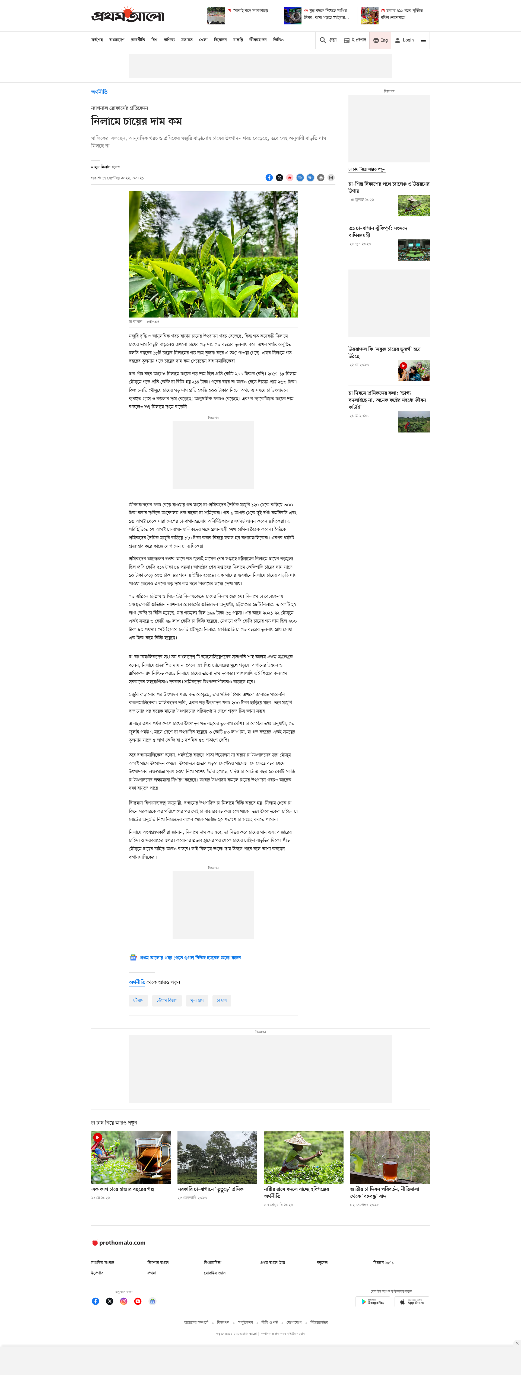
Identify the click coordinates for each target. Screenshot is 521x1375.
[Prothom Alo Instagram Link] (126, 1302)
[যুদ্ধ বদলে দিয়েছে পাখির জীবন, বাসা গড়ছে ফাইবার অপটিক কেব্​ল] (292, 15)
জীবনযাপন (258, 40)
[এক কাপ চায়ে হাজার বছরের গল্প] (131, 1157)
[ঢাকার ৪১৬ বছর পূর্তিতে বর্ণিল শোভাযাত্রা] (370, 15)
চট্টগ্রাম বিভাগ (167, 1001)
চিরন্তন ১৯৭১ (383, 1263)
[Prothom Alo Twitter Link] (112, 1302)
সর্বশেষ (97, 40)
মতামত (187, 40)
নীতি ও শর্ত (270, 1322)
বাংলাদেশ (117, 40)
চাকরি (238, 40)
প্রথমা (152, 1273)
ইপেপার (97, 1273)
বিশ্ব (154, 40)
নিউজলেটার (319, 1322)
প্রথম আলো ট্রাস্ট (272, 1263)
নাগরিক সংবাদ (102, 1263)
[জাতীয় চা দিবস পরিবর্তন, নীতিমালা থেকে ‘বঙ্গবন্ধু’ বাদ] (390, 1157)
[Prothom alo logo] (118, 1244)
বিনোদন (220, 40)
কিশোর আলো (158, 1263)
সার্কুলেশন (245, 1322)
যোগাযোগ (294, 1322)
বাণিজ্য (169, 40)
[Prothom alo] (127, 15)
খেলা (203, 40)
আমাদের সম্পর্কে (196, 1322)
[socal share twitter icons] (280, 180)
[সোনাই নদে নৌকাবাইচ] (216, 15)
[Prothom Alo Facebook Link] (98, 1302)
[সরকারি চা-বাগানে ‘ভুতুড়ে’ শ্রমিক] (217, 1157)
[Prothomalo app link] (373, 1303)
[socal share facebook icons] (270, 180)
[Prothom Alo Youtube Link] (141, 1302)
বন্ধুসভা (322, 1263)
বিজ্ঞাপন (223, 1322)
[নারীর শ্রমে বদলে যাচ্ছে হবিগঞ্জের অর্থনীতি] (304, 1157)
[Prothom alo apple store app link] (412, 1303)
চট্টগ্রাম (138, 1001)
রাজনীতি (138, 40)
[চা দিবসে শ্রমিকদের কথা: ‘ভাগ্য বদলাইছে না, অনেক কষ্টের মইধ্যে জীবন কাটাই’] (414, 421)
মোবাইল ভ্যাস (215, 1273)
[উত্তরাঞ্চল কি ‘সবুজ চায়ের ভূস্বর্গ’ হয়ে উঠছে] (414, 371)
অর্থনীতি (99, 92)
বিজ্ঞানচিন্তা (212, 1263)
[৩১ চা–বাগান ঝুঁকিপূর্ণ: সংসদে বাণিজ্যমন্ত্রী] (414, 250)
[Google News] (152, 1302)
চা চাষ (222, 1001)
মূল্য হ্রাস (197, 1001)
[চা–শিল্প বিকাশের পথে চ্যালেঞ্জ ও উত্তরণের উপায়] (414, 205)
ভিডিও (278, 40)
